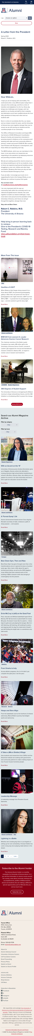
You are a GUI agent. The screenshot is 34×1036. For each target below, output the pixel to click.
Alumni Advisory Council (8, 952)
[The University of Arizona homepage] (10, 2)
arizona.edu (4, 972)
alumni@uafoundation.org (13, 944)
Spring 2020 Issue (17, 404)
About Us (4, 949)
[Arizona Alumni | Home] (17, 10)
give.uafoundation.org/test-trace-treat (15, 235)
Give (16, 23)
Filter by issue (5, 429)
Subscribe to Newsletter (8, 988)
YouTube (5, 1000)
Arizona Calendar (6, 977)
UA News (4, 982)
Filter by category (6, 422)
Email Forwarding (6, 959)
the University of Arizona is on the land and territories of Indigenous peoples (17, 1010)
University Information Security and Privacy (17, 1030)
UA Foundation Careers (8, 957)
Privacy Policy (5, 962)
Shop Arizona (5, 980)
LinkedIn (5, 998)
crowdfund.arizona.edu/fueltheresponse (15, 185)
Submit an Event (6, 964)
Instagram (6, 996)
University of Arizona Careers (10, 954)
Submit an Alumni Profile (8, 966)
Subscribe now (17, 892)
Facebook (6, 991)
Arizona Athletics (6, 975)
